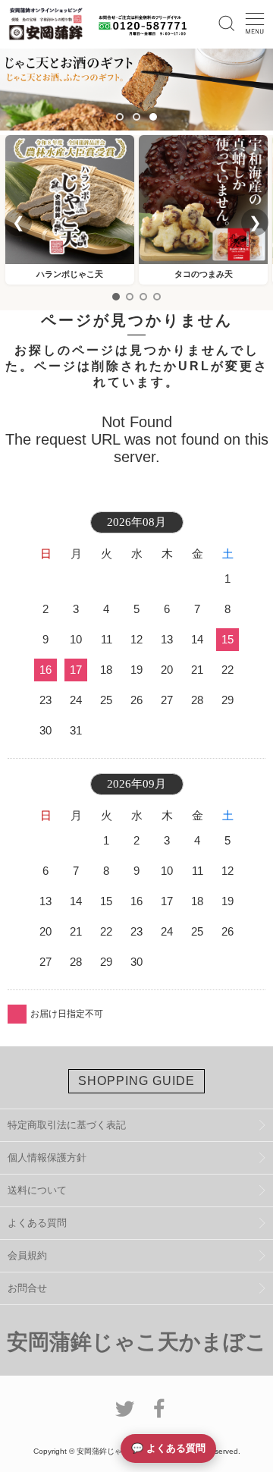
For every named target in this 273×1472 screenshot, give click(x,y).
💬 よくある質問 (168, 1448)
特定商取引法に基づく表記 (67, 1125)
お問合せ (27, 1288)
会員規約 (27, 1255)
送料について (37, 1190)
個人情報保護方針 (47, 1157)
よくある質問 (37, 1222)
